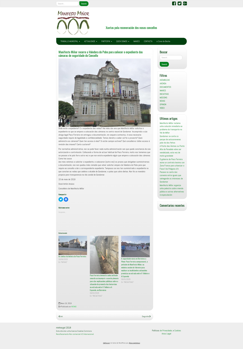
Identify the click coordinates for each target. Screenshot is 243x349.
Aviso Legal (166, 333)
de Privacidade (166, 330)
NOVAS (73, 306)
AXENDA (163, 83)
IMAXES (136, 41)
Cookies (177, 330)
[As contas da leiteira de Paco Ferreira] (72, 245)
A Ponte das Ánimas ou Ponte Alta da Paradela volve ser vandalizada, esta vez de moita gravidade (172, 151)
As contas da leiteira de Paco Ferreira (72, 256)
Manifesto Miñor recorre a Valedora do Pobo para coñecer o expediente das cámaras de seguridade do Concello (100, 53)
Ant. (61, 316)
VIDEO (162, 107)
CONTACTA (148, 41)
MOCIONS (163, 97)
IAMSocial (106, 343)
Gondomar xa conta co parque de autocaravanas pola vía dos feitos (170, 139)
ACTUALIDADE (90, 41)
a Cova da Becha (163, 41)
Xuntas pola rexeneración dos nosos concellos (131, 27)
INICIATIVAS (164, 94)
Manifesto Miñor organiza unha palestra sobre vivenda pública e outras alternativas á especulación (172, 190)
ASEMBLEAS (165, 79)
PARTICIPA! (106, 41)
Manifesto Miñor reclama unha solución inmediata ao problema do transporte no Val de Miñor (171, 128)
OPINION (163, 104)
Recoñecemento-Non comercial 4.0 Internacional (75, 334)
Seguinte (145, 316)
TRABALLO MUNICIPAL (69, 41)
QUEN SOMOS (122, 41)
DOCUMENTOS (165, 86)
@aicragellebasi (134, 343)
